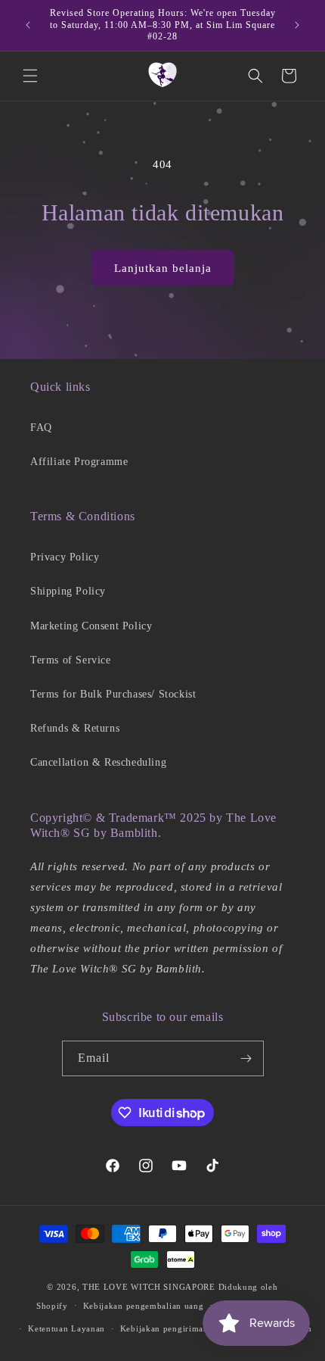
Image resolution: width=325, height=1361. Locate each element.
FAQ (41, 427)
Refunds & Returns (74, 728)
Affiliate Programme (79, 461)
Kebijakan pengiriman (164, 1328)
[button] (30, 75)
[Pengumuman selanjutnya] (297, 25)
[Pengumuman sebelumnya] (28, 25)
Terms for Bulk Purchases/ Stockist (113, 694)
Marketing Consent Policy (91, 626)
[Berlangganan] (246, 1058)
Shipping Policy (68, 591)
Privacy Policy (64, 557)
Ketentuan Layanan (66, 1328)
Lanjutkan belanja (163, 268)
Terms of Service (70, 660)
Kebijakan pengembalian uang (143, 1305)
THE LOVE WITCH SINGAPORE (148, 1286)
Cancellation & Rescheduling (98, 762)
